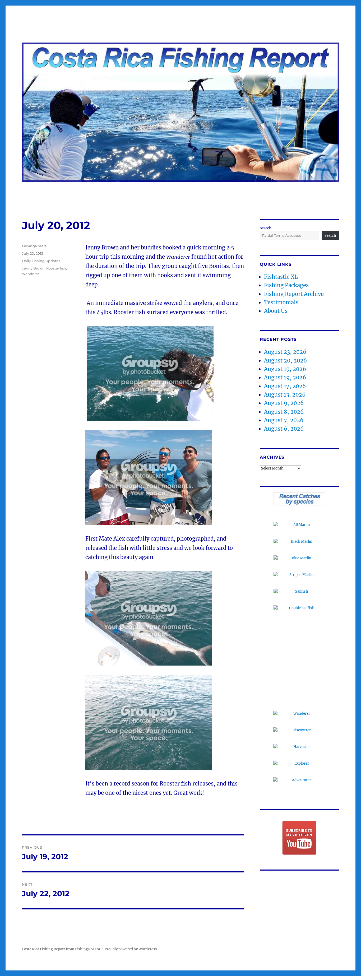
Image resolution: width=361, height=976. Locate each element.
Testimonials (281, 302)
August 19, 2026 (285, 369)
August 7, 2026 (283, 420)
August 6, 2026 (284, 428)
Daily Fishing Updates (41, 261)
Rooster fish (56, 268)
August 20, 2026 (285, 360)
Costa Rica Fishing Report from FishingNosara (61, 949)
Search (265, 228)
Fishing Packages (286, 285)
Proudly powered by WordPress (131, 949)
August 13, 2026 (285, 394)
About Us (276, 311)
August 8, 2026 (284, 411)
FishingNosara (34, 246)
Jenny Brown (33, 268)
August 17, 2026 (285, 386)
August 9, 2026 (284, 403)
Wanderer (30, 274)
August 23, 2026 (285, 351)
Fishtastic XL (281, 276)
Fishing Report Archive (294, 294)
